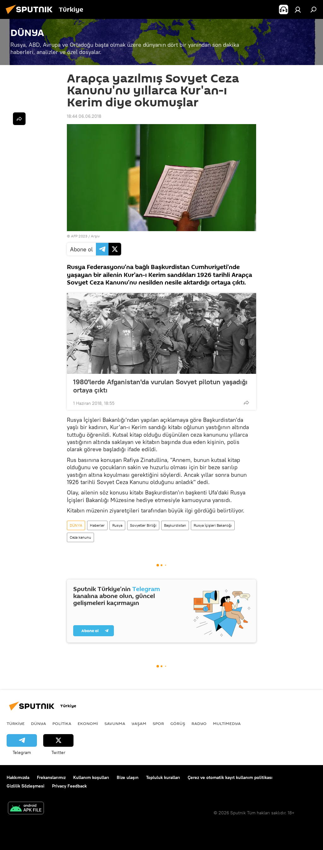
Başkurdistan (175, 525)
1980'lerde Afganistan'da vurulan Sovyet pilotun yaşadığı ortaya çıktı (160, 386)
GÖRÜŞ (177, 723)
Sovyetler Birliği (143, 525)
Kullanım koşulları (91, 777)
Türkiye (16, 723)
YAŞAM (139, 723)
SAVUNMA (114, 723)
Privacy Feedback (69, 786)
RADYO (199, 723)
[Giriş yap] (297, 9)
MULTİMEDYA (227, 723)
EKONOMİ (88, 723)
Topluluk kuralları (163, 777)
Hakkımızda (18, 777)
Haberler (97, 525)
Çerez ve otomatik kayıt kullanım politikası (230, 777)
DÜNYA (76, 525)
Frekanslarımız (51, 777)
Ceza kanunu (80, 537)
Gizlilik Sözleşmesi (25, 786)
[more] (246, 402)
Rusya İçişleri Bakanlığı (213, 525)
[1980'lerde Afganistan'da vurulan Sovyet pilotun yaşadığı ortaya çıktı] (161, 333)
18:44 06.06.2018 (84, 116)
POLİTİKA (61, 723)
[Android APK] (25, 809)
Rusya (117, 525)
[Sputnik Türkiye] (31, 15)
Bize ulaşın (127, 777)
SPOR (158, 723)
